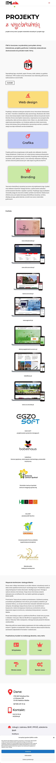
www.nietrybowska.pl (28, 241)
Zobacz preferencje (28, 759)
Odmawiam (28, 755)
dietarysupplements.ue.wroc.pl (28, 349)
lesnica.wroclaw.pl (28, 294)
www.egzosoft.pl (28, 320)
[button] (54, 737)
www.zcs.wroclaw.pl (28, 405)
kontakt (10, 83)
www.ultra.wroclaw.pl (28, 267)
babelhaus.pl (28, 376)
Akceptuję (28, 751)
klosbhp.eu (15, 734)
